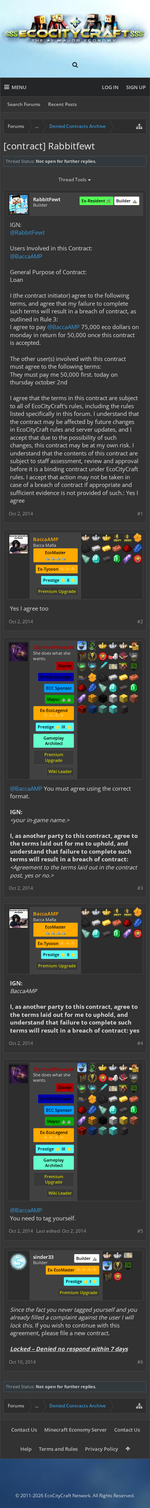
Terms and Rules (58, 1448)
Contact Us (24, 1429)
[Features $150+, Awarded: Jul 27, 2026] (133, 678)
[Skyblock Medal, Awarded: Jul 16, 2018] (82, 646)
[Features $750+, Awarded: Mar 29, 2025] (127, 559)
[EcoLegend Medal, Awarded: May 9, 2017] (102, 646)
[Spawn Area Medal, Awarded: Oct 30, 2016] (133, 646)
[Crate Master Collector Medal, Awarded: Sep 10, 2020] (102, 667)
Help (26, 1448)
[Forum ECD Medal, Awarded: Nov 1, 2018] (128, 1256)
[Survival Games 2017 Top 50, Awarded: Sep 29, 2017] (117, 538)
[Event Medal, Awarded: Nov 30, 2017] (92, 657)
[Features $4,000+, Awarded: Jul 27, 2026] (102, 710)
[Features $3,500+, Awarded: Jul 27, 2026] (92, 710)
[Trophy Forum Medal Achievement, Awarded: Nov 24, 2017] (102, 657)
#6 (140, 1362)
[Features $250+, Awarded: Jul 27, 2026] (92, 688)
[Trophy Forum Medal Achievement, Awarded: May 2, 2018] (117, 1277)
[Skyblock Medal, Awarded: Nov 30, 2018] (107, 1266)
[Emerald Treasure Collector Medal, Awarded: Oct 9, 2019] (82, 667)
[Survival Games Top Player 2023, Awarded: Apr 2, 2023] (127, 538)
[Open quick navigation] (139, 126)
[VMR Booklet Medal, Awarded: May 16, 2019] (123, 657)
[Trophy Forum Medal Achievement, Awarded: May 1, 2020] (137, 559)
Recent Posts (62, 104)
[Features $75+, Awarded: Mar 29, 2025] (96, 549)
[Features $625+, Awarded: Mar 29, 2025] (117, 559)
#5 (140, 1231)
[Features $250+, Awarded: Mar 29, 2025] (137, 549)
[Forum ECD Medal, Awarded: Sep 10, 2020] (113, 667)
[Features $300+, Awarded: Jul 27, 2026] (102, 688)
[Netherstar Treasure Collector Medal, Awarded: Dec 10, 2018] (133, 657)
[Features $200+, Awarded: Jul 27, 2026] (82, 688)
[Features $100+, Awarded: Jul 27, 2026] (123, 678)
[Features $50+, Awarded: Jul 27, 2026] (102, 678)
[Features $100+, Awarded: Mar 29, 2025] (106, 549)
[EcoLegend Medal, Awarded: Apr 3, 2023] (106, 538)
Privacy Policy (101, 1448)
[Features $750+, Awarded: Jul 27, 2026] (82, 699)
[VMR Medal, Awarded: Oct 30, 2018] (92, 646)
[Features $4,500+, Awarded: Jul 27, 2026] (113, 710)
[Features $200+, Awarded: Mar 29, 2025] (127, 549)
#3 (140, 888)
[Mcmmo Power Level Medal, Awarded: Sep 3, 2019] (113, 657)
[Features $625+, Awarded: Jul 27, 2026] (133, 688)
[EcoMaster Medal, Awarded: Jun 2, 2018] (117, 1256)
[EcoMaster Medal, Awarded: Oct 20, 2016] (113, 646)
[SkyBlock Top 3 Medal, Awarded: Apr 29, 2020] (123, 667)
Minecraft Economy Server (75, 1429)
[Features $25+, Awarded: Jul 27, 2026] (92, 678)
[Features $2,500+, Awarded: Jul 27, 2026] (133, 699)
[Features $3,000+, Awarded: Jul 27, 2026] (82, 710)
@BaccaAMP (26, 256)
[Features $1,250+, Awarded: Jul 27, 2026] (102, 699)
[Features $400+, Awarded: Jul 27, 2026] (113, 688)
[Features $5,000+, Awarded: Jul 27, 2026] (123, 710)
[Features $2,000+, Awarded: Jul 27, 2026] (123, 699)
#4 (140, 1043)
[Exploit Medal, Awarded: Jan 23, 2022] (133, 667)
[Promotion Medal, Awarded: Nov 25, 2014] (82, 657)
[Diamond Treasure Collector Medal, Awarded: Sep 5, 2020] (92, 667)
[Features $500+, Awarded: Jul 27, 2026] (123, 688)
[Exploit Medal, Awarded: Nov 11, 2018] (128, 1266)
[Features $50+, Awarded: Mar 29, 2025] (85, 549)
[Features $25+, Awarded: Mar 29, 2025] (137, 538)
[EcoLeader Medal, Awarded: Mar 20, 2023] (85, 538)
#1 (140, 513)
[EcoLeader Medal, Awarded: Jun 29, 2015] (123, 646)
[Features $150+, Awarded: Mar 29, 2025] (117, 549)
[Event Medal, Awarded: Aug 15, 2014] (117, 1266)
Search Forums (23, 104)
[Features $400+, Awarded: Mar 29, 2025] (96, 559)
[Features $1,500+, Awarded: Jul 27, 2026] (113, 699)
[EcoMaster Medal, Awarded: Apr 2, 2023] (96, 538)
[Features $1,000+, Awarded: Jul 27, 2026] (92, 699)
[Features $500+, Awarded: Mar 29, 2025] (106, 559)
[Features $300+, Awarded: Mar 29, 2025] (85, 559)
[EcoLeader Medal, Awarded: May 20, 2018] (107, 1256)
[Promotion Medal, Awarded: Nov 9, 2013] (107, 1277)
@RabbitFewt (27, 232)
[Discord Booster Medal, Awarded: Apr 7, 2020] (82, 678)
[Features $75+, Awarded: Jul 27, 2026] (113, 678)
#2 (140, 621)
